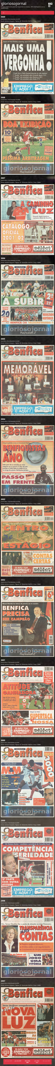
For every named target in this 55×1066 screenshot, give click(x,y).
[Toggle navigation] (3, 12)
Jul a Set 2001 (18, 1061)
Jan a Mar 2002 (37, 1061)
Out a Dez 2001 (27, 1061)
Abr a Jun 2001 (8, 1061)
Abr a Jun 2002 (46, 1061)
